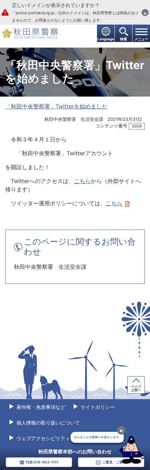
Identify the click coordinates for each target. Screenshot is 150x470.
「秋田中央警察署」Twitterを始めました (56, 106)
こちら (82, 181)
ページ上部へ (136, 388)
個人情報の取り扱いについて (47, 423)
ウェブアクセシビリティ (42, 438)
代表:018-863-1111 (42, 462)
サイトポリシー (97, 407)
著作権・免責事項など (40, 407)
